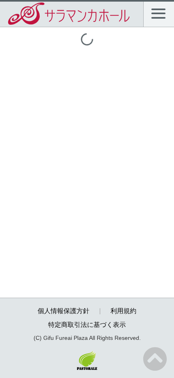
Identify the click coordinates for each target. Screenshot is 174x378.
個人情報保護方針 (63, 310)
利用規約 (123, 310)
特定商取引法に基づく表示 (87, 324)
